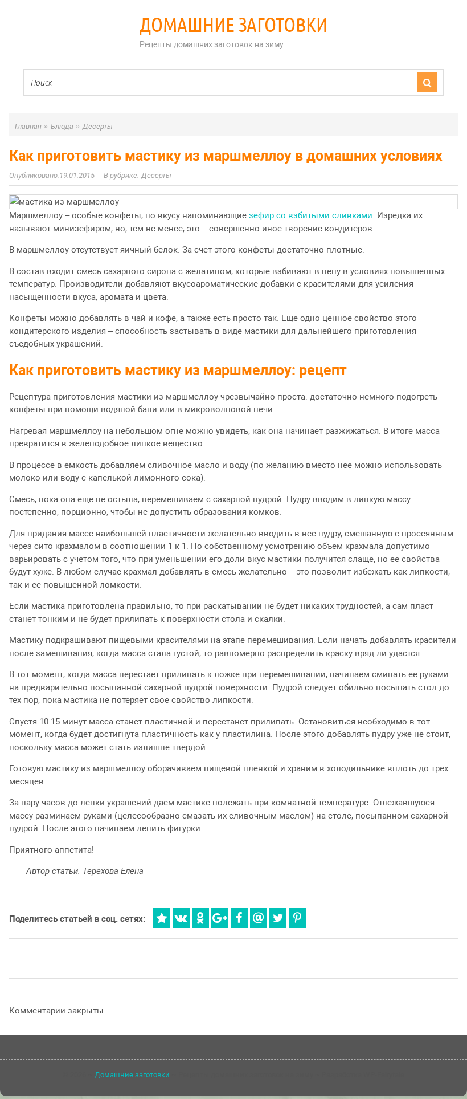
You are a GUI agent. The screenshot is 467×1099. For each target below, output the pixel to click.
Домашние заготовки (233, 24)
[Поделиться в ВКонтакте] (181, 918)
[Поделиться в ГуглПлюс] (219, 918)
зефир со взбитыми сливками (310, 215)
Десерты (156, 175)
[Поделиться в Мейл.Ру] (258, 918)
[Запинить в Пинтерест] (297, 918)
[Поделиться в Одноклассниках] (200, 918)
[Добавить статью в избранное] (161, 918)
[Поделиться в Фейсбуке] (239, 918)
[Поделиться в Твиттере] (277, 918)
